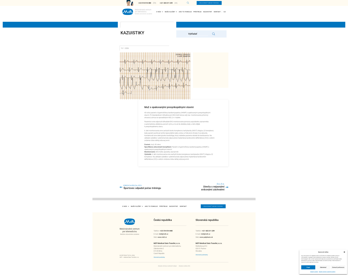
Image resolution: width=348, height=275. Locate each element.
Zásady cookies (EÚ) (184, 266)
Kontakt (217, 12)
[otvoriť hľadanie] (188, 3)
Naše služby (170, 12)
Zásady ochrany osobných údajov (327, 271)
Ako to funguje (185, 12)
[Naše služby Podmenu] (176, 11)
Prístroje (197, 12)
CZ (225, 12)
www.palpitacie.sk (206, 237)
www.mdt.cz (162, 237)
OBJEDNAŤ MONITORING (209, 3)
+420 (144, 3)
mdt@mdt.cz (163, 234)
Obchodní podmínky (159, 257)
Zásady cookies (314, 271)
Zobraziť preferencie (338, 267)
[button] (344, 252)
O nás (158, 12)
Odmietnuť (323, 267)
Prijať (308, 267)
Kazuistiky (207, 12)
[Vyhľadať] (213, 34)
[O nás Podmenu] (162, 11)
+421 (166, 3)
